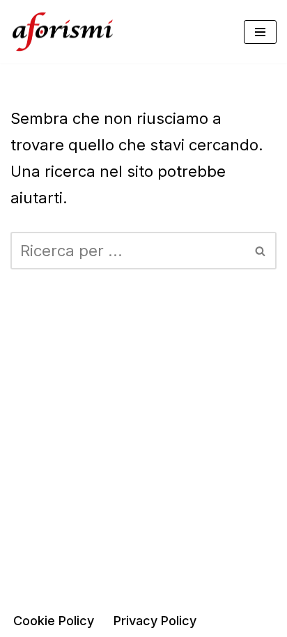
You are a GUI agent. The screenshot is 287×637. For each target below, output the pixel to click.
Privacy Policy (155, 620)
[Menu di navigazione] (260, 32)
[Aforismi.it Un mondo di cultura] (62, 32)
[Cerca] (261, 250)
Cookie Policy (53, 620)
